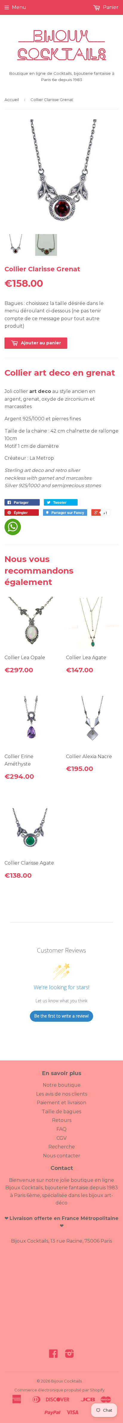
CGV (61, 1138)
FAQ (61, 1129)
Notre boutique (62, 1085)
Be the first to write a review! (61, 1016)
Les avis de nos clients (61, 1094)
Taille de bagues (61, 1111)
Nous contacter (61, 1156)
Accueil (11, 99)
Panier (110, 7)
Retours (61, 1120)
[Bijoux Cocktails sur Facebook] (53, 1355)
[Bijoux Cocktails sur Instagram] (69, 1355)
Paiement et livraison (61, 1102)
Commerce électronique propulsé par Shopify (59, 1390)
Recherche (61, 1147)
